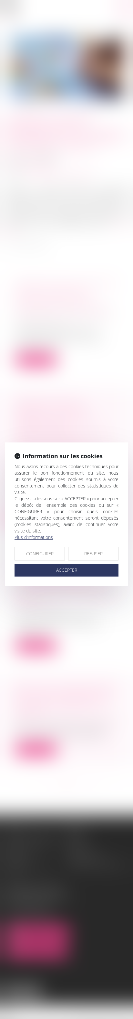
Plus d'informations (34, 537)
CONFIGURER (40, 553)
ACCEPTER (66, 570)
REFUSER (93, 553)
